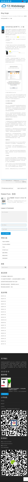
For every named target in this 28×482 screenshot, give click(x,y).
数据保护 (2, 403)
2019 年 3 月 (3, 317)
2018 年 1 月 (3, 341)
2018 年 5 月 (3, 330)
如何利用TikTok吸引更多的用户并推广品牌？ (9, 281)
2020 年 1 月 (3, 309)
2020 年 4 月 (3, 306)
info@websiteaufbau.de (8, 443)
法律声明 (2, 406)
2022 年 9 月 (3, 298)
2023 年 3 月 (3, 296)
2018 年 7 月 (3, 325)
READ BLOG (4, 393)
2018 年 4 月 (3, 333)
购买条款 (2, 400)
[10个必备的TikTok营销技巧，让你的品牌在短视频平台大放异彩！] (6, 382)
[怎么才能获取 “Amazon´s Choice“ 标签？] (4, 202)
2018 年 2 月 (3, 338)
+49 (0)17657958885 (7, 441)
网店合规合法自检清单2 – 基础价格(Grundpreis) (10, 284)
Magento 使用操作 (5, 241)
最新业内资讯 (4, 255)
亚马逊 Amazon (16, 180)
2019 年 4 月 (3, 314)
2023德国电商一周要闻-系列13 (7, 276)
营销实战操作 (4, 258)
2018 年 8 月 (3, 322)
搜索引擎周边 (4, 252)
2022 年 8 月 (3, 301)
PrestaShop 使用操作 (6, 244)
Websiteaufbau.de (9, 180)
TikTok (3, 247)
